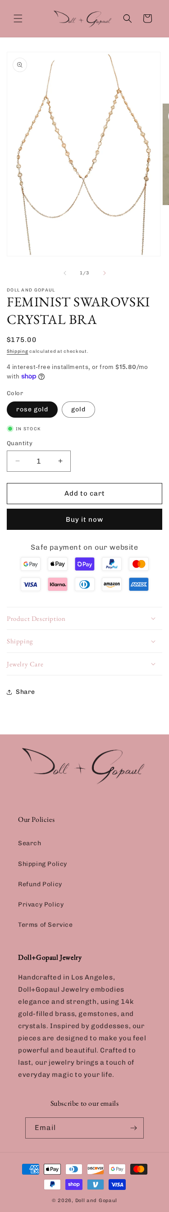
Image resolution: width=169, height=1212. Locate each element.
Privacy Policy (41, 904)
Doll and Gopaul (96, 1200)
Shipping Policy (42, 864)
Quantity (19, 443)
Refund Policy (40, 884)
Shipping (17, 351)
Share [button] (25, 692)
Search (29, 843)
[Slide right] (104, 273)
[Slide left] (65, 273)
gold (78, 409)
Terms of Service (45, 925)
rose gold (32, 409)
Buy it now (84, 519)
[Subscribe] (133, 1128)
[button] (18, 18)
